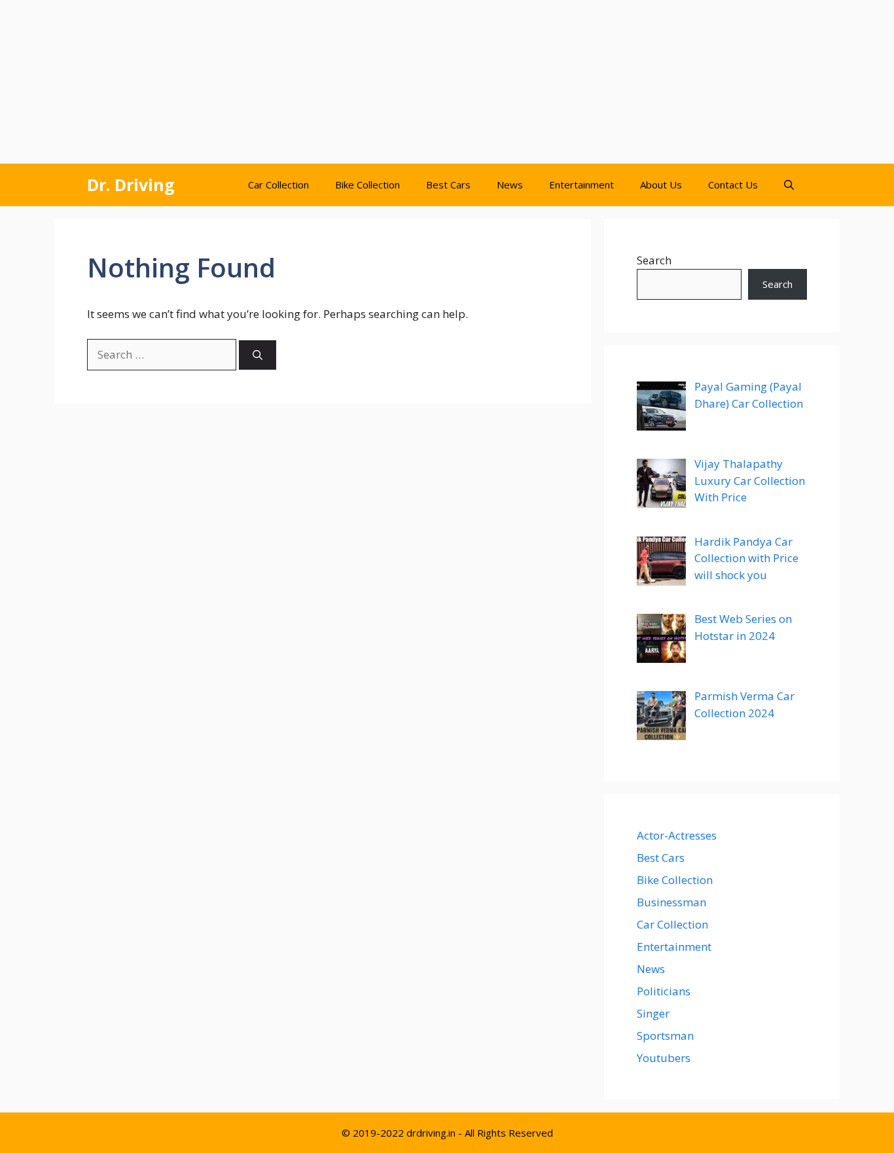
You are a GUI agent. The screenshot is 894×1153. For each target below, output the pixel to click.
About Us (661, 184)
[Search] (257, 355)
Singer (653, 1013)
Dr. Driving (131, 184)
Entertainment (581, 184)
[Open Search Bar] (789, 185)
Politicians (663, 991)
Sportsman (665, 1035)
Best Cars (448, 184)
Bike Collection (367, 184)
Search (654, 260)
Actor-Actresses (677, 835)
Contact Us (733, 184)
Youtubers (663, 1057)
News (510, 184)
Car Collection (278, 184)
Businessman (671, 902)
